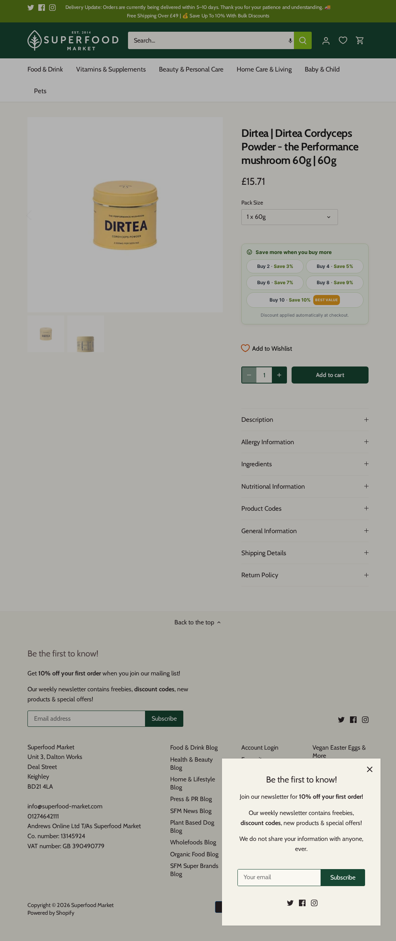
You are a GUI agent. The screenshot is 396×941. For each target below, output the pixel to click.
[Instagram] (314, 902)
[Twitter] (290, 902)
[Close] (369, 769)
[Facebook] (302, 902)
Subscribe (342, 877)
